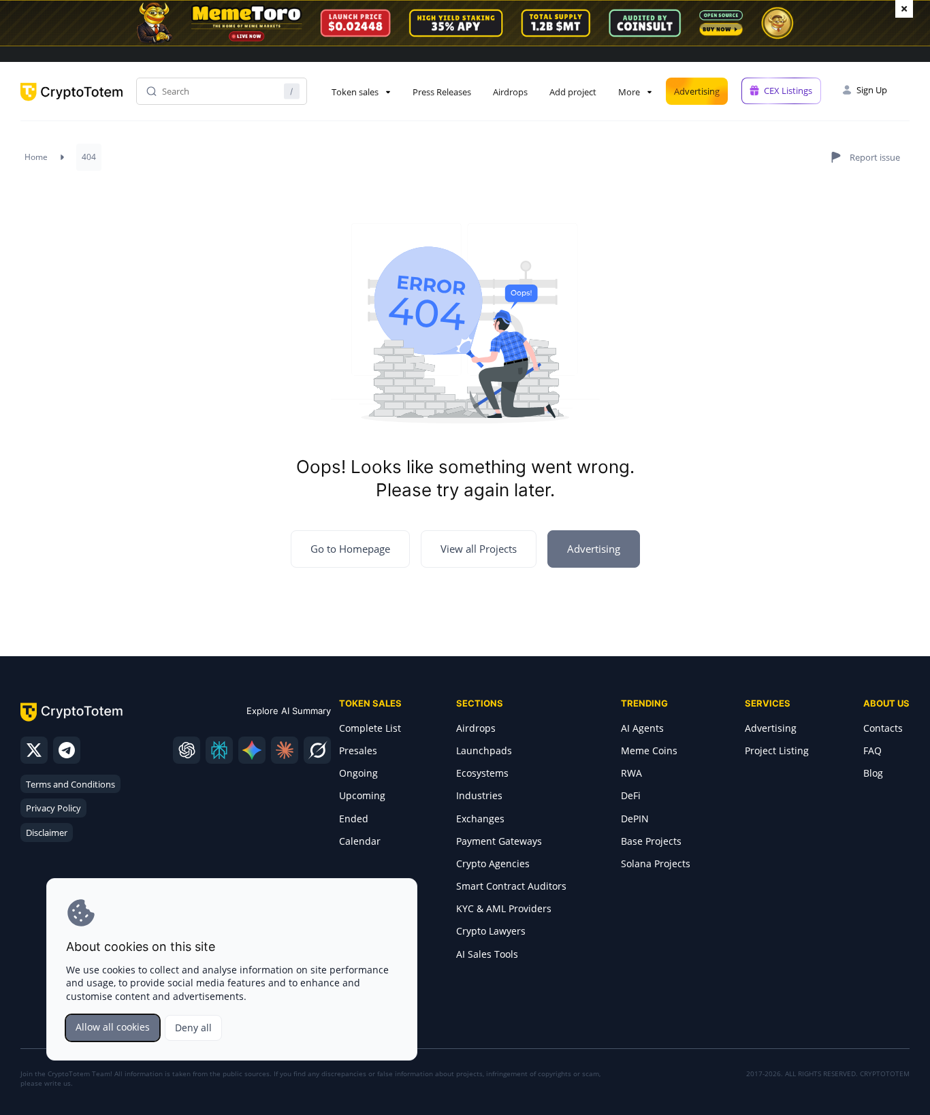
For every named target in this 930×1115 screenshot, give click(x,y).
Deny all (193, 1027)
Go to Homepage (350, 548)
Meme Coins (649, 750)
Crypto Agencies (493, 863)
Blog (873, 772)
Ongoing (358, 772)
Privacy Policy (53, 808)
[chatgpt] (186, 750)
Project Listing (777, 750)
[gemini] (252, 750)
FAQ (872, 750)
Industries (479, 795)
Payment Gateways (499, 841)
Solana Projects (655, 863)
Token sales (355, 92)
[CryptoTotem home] (71, 103)
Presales (358, 750)
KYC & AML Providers (503, 908)
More (629, 92)
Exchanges (480, 818)
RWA (631, 772)
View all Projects (478, 548)
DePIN (635, 818)
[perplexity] (219, 750)
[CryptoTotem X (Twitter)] (34, 750)
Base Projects (651, 841)
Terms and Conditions (70, 784)
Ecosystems (482, 772)
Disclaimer (46, 832)
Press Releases (442, 92)
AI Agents (642, 728)
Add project (572, 92)
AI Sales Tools (487, 954)
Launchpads (484, 750)
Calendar (360, 841)
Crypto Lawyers (491, 930)
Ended (353, 818)
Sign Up (871, 90)
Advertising (697, 91)
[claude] (284, 750)
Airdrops (510, 92)
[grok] (317, 750)
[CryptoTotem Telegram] (66, 750)
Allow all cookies (113, 1026)
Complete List (370, 728)
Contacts (883, 728)
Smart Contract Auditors (511, 885)
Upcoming (362, 795)
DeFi (631, 795)
